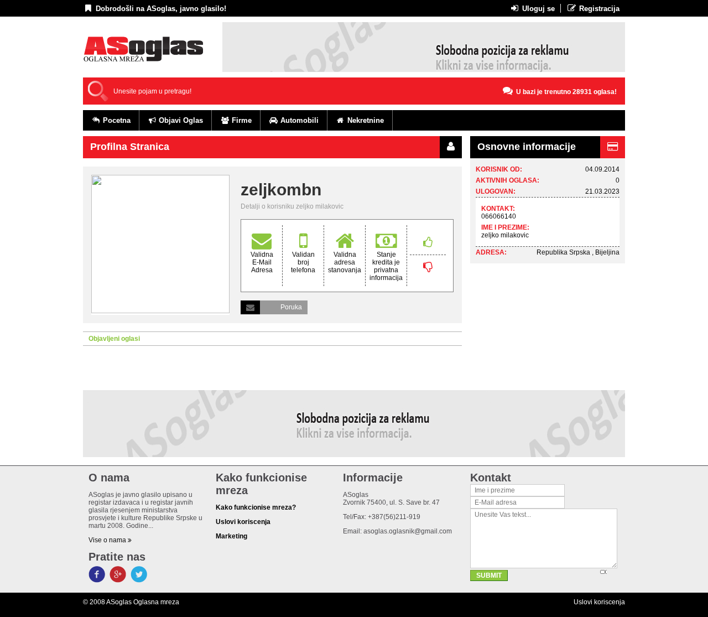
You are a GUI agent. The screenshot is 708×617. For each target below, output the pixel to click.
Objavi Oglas (180, 120)
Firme (241, 120)
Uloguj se (537, 8)
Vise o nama (108, 540)
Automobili (298, 120)
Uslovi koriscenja (599, 602)
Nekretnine (364, 120)
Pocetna (116, 120)
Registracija (598, 8)
